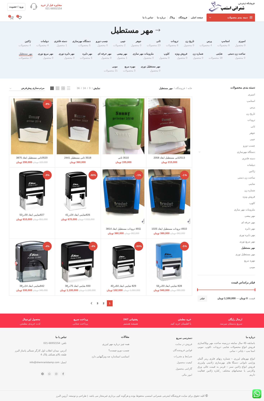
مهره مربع (249, 260)
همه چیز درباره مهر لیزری (115, 344)
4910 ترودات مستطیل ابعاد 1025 (169, 228)
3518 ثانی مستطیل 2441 (77, 157)
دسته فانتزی (248, 158)
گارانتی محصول (184, 368)
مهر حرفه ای (248, 222)
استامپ (251, 100)
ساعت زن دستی (246, 177)
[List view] (68, 88)
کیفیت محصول (184, 362)
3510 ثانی (123, 157)
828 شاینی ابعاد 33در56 (169, 285)
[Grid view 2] (63, 88)
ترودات (251, 120)
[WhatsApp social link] (49, 374)
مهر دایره (250, 228)
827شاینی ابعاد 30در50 (32, 214)
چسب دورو (249, 145)
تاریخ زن (250, 113)
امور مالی (187, 374)
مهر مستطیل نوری (245, 254)
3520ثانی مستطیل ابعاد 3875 (32, 157)
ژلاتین (252, 171)
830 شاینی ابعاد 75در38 (78, 285)
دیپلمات (251, 164)
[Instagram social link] (56, 374)
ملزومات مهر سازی (244, 209)
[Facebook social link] (63, 374)
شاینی (252, 183)
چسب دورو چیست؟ (118, 350)
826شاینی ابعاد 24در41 (77, 214)
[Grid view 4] (52, 88)
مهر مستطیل (248, 247)
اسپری (251, 94)
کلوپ (252, 203)
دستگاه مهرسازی (246, 151)
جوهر (252, 132)
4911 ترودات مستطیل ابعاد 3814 (123, 228)
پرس (252, 107)
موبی (252, 267)
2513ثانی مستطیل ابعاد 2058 (169, 157)
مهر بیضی (250, 215)
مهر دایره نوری (247, 235)
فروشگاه (180, 88)
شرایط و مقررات (183, 356)
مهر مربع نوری (247, 241)
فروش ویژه (249, 196)
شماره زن (249, 190)
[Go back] (157, 30)
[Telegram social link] (42, 374)
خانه (190, 88)
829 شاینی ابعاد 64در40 (123, 285)
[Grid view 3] (57, 88)
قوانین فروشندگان (182, 350)
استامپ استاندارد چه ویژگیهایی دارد (110, 356)
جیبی (252, 139)
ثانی (253, 126)
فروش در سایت (183, 344)
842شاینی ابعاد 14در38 (32, 285)
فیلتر (202, 298)
